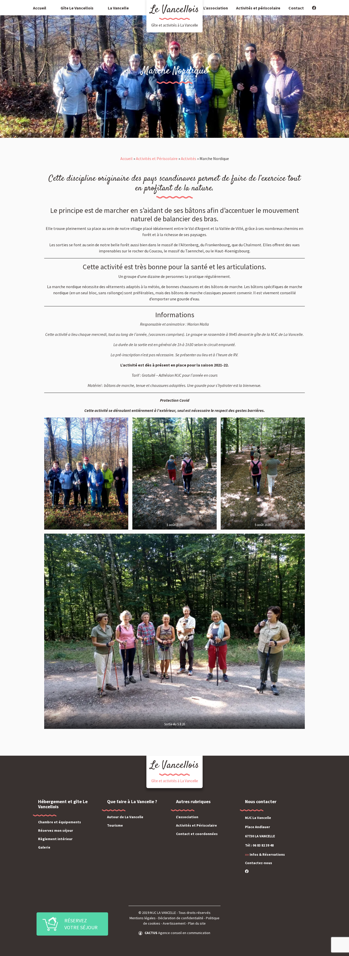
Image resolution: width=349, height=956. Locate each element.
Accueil (39, 7)
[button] (72, 924)
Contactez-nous (258, 863)
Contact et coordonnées (197, 833)
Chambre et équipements (59, 822)
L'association (187, 817)
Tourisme (115, 825)
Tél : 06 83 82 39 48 (259, 845)
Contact (296, 7)
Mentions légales (143, 918)
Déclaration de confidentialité (180, 918)
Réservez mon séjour (55, 830)
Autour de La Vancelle (125, 817)
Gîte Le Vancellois (77, 7)
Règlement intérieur (55, 839)
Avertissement (174, 923)
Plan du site (197, 923)
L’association (215, 7)
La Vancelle (118, 7)
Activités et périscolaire (258, 7)
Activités (188, 158)
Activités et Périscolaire (157, 158)
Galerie (44, 847)
